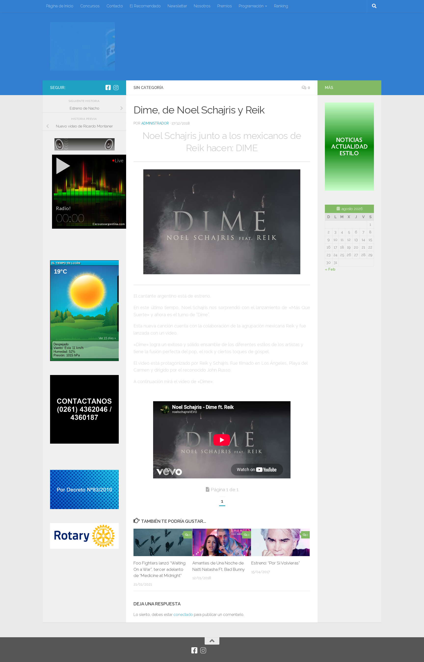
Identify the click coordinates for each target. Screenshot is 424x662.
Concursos (90, 6)
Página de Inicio (59, 6)
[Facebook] (108, 87)
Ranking (281, 6)
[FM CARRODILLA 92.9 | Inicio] (82, 46)
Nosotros (202, 6)
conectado (183, 614)
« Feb (330, 269)
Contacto (114, 6)
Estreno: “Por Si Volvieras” (275, 563)
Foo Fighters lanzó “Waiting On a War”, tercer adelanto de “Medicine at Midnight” (159, 569)
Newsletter (177, 6)
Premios (224, 6)
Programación (251, 6)
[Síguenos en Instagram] (116, 87)
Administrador (155, 123)
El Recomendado (145, 6)
